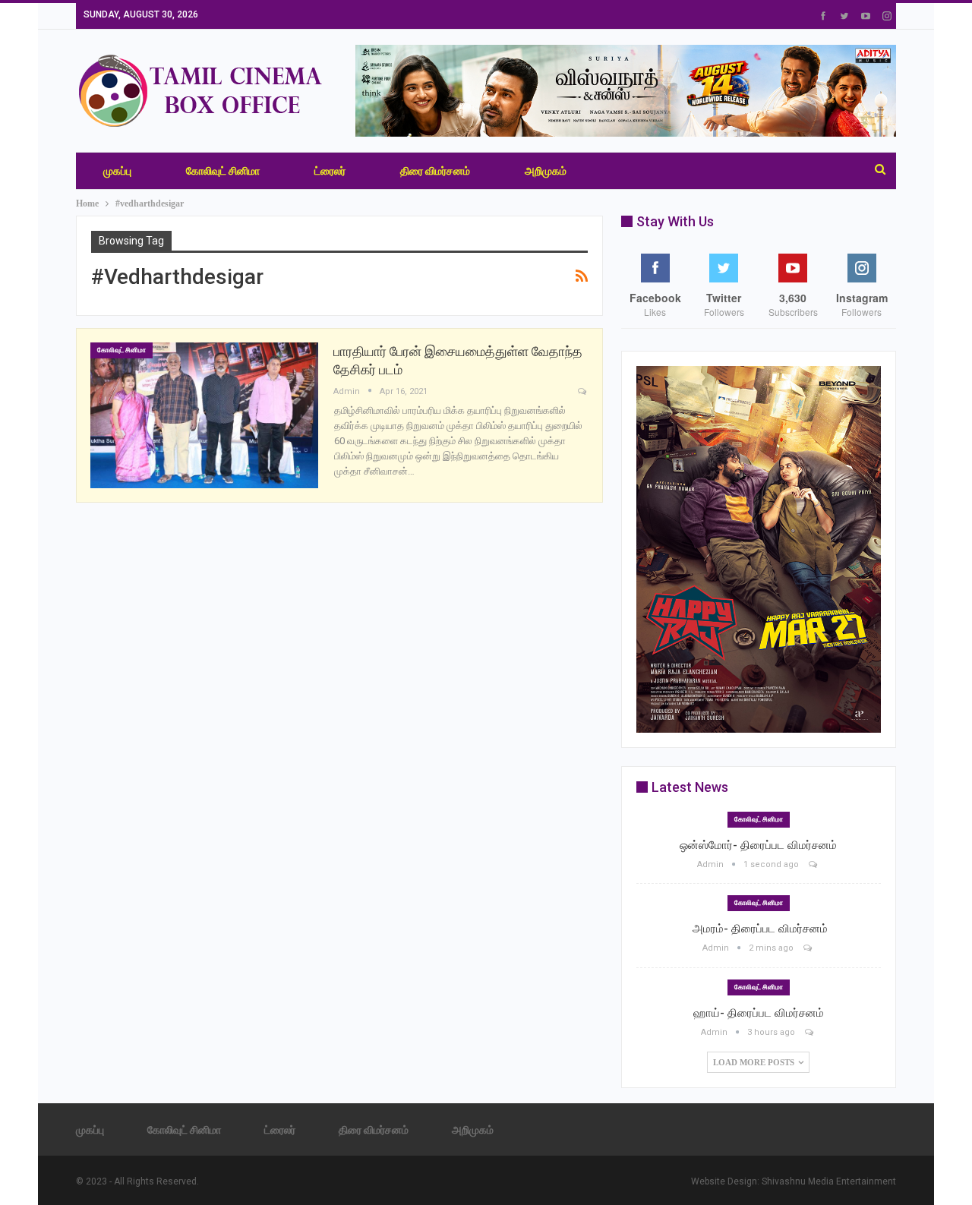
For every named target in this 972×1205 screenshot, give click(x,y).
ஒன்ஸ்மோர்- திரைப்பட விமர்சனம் (758, 845)
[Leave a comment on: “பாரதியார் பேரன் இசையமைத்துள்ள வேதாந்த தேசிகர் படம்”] (583, 392)
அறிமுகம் (545, 171)
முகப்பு (117, 171)
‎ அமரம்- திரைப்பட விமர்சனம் (759, 928)
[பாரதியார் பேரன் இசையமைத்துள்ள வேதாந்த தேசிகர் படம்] (204, 415)
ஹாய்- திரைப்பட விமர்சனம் (758, 1013)
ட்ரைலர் (330, 171)
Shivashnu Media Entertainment (829, 1181)
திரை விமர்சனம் (435, 171)
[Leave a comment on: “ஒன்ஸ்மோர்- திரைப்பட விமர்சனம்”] (814, 864)
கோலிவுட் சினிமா (223, 171)
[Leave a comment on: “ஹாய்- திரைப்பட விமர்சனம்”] (810, 1032)
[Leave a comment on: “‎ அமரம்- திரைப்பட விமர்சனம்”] (808, 948)
